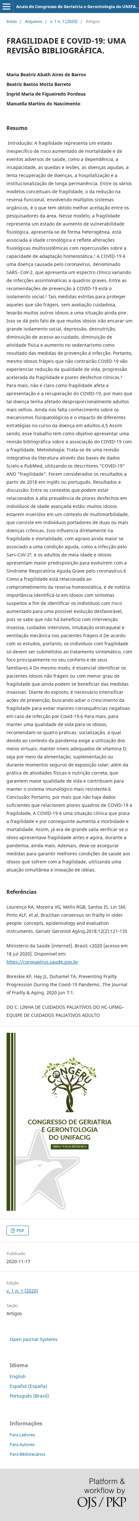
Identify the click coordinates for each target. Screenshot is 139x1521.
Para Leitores (22, 1435)
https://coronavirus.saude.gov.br (42, 962)
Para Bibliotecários (27, 1454)
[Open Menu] (6, 6)
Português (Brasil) (29, 1396)
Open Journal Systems (34, 1339)
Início (11, 21)
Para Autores (22, 1444)
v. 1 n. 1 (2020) (64, 21)
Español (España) (28, 1386)
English (18, 1376)
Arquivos (33, 21)
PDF (20, 1230)
